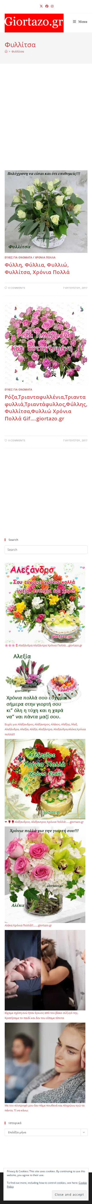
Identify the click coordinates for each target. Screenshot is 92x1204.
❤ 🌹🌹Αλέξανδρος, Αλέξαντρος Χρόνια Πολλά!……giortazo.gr (44, 822)
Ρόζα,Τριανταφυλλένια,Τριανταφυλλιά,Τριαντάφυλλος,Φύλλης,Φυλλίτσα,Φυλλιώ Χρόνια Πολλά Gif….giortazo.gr (46, 407)
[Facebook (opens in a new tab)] (47, 6)
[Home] (6, 51)
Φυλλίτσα (18, 51)
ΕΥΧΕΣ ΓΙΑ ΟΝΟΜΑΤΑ (18, 257)
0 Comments (16, 287)
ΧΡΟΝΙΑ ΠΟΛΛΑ (45, 257)
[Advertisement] (46, 122)
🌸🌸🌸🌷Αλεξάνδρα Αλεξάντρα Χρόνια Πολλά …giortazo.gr (43, 645)
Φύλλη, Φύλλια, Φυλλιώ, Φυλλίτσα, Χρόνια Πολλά (37, 268)
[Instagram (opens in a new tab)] (51, 6)
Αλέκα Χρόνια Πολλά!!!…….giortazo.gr (28, 925)
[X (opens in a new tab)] (41, 6)
